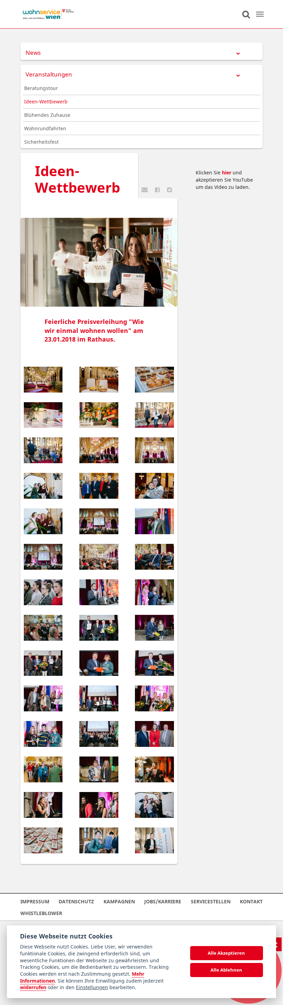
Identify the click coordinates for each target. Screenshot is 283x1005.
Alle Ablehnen (226, 970)
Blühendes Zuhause (47, 115)
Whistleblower (41, 913)
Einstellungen (92, 987)
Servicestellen (211, 901)
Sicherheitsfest (41, 142)
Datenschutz (76, 901)
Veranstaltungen (49, 74)
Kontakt (251, 901)
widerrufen (33, 987)
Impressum (34, 901)
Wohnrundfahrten (45, 128)
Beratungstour (41, 88)
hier (226, 172)
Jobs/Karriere (162, 901)
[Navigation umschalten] (260, 14)
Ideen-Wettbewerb (46, 101)
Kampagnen (119, 901)
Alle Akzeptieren (226, 953)
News (33, 53)
